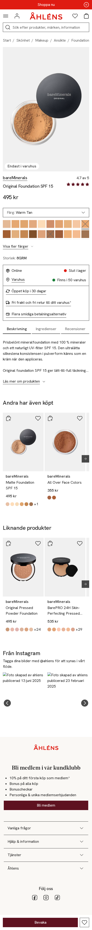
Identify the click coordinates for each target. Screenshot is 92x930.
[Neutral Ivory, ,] (76, 234)
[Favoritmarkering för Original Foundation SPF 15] (84, 922)
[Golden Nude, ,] (68, 234)
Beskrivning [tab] (17, 328)
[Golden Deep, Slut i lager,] (50, 234)
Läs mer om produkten (21, 381)
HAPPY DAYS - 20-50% (46, 4)
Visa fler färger (15, 246)
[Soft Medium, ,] (33, 224)
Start (7, 40)
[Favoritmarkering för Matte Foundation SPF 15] (38, 418)
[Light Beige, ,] (76, 224)
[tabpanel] (46, 359)
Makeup (41, 40)
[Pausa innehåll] (86, 4)
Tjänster (14, 854)
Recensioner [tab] (75, 328)
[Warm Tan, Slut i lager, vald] (85, 224)
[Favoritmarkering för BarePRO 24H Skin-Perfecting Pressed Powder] (79, 543)
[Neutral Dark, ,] (85, 234)
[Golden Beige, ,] (24, 224)
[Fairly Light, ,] (42, 224)
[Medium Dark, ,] (7, 234)
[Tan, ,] (50, 224)
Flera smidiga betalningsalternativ (39, 314)
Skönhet (23, 40)
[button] (7, 703)
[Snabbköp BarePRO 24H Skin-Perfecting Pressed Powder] (50, 543)
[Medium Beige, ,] (7, 224)
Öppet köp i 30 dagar (29, 291)
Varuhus (18, 279)
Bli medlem (46, 805)
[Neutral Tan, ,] (24, 234)
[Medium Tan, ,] (42, 234)
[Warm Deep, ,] (59, 234)
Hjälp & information (23, 841)
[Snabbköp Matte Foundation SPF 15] (8, 418)
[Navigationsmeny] (5, 16)
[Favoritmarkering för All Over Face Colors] (79, 418)
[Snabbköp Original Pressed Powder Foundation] (8, 543)
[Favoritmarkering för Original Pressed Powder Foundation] (38, 543)
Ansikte (60, 40)
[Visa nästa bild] (83, 458)
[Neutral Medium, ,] (15, 224)
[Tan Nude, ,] (59, 224)
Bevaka (40, 922)
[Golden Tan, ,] (15, 234)
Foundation (80, 40)
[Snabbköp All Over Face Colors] (50, 418)
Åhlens (13, 868)
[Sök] (8, 27)
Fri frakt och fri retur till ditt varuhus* (41, 302)
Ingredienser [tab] (46, 328)
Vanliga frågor (19, 828)
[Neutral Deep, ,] (33, 234)
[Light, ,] (68, 224)
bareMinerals (15, 177)
